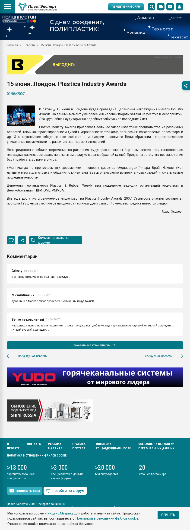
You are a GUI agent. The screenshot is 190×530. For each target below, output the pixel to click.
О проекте (13, 446)
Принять (168, 515)
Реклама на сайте (55, 446)
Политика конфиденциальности (113, 446)
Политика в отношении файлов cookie (36, 455)
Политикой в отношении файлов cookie (106, 518)
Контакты (33, 444)
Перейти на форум (126, 6)
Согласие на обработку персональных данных (156, 446)
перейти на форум (68, 490)
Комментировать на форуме (53, 240)
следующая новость (158, 356)
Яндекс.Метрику (60, 513)
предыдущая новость (32, 356)
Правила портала (79, 446)
